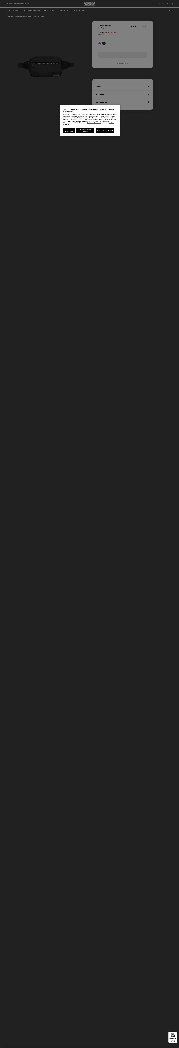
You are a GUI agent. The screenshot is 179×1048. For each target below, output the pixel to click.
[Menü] (176, 1033)
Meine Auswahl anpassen (105, 130)
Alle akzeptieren (69, 130)
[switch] (173, 1041)
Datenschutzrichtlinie (94, 123)
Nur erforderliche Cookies (85, 130)
